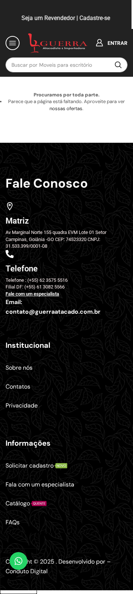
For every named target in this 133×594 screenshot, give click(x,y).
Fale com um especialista (32, 294)
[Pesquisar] (118, 65)
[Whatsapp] (18, 571)
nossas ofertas (66, 108)
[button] (13, 43)
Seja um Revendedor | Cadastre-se (65, 18)
